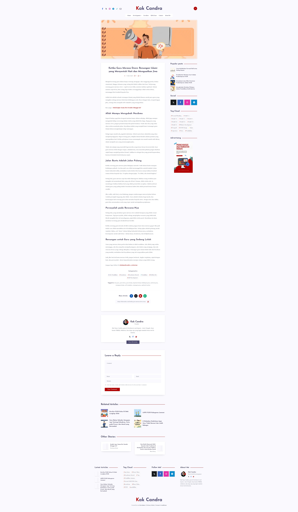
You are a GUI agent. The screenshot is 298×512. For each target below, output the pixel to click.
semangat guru (137, 285)
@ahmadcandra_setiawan (128, 265)
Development (136, 15)
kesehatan (127, 484)
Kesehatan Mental (134, 275)
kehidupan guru (146, 283)
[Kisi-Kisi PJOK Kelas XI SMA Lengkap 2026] (97, 473)
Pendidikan (144, 275)
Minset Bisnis (136, 472)
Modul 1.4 (186, 115)
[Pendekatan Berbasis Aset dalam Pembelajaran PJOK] (172, 76)
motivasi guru (154, 283)
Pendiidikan (189, 130)
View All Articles (133, 342)
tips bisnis (127, 472)
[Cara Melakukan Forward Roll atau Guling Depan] (172, 70)
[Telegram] (113, 8)
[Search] (195, 8)
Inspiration (175, 130)
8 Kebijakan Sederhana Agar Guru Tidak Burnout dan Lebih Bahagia (153, 423)
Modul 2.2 (174, 121)
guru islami (129, 283)
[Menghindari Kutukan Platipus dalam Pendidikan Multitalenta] (172, 88)
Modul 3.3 (174, 124)
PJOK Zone (154, 15)
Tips (138, 475)
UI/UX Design (183, 127)
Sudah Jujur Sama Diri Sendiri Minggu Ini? (127, 108)
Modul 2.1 (190, 118)
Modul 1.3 (182, 118)
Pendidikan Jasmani (130, 478)
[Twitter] (106, 8)
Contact (161, 15)
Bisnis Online (136, 484)
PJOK (126, 487)
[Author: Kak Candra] (126, 322)
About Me (167, 15)
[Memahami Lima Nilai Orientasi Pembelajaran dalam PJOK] (172, 82)
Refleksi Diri (153, 275)
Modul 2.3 (182, 121)
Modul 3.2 (190, 121)
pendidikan (133, 487)
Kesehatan (123, 275)
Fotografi (174, 127)
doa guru (116, 283)
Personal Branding (176, 115)
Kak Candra (136, 321)
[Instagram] (109, 8)
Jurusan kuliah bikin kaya (131, 481)
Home (129, 15)
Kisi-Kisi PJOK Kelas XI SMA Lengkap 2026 (108, 473)
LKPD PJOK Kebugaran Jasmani (153, 412)
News (181, 130)
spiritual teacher (145, 285)
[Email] (120, 8)
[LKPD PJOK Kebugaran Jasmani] (97, 479)
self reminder (128, 285)
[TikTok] (116, 8)
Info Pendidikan (113, 275)
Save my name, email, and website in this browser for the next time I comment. (127, 384)
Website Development (186, 124)
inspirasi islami (137, 283)
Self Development (133, 277)
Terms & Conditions (161, 505)
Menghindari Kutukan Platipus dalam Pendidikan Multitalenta (185, 88)
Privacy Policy (151, 505)
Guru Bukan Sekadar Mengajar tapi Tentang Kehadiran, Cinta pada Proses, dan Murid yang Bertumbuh (107, 488)
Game (191, 127)
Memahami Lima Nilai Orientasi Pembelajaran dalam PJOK (185, 82)
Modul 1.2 (174, 118)
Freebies (146, 15)
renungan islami (120, 285)
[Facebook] (102, 8)
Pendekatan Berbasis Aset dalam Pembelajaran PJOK (186, 75)
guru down (123, 283)
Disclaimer (142, 505)
